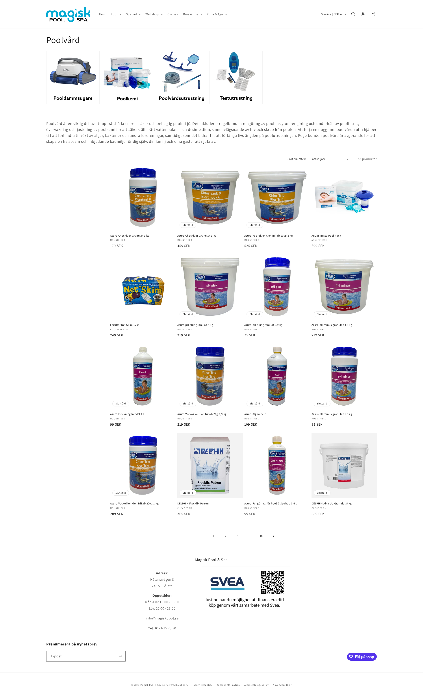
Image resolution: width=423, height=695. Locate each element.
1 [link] (214, 536)
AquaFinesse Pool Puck (326, 235)
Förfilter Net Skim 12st (124, 325)
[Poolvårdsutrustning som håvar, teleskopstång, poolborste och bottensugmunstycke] (181, 103)
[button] (115, 14)
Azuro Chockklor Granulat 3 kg (197, 235)
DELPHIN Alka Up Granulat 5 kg (332, 503)
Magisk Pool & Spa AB (152, 684)
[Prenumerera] (120, 656)
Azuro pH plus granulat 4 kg (195, 325)
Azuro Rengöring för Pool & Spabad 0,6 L (270, 503)
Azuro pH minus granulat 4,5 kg (332, 325)
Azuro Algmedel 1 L (256, 414)
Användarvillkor (282, 684)
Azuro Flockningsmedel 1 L (127, 414)
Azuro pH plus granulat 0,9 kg (263, 325)
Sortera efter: (297, 159)
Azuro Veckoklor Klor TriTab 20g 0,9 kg (202, 414)
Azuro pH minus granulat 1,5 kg (332, 414)
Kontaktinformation (228, 684)
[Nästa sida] (273, 536)
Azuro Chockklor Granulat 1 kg (129, 235)
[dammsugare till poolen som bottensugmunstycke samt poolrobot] (73, 103)
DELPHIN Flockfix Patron (193, 503)
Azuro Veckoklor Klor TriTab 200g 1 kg (134, 503)
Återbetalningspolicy (256, 684)
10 (261, 536)
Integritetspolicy (202, 684)
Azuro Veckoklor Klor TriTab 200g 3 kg (268, 235)
